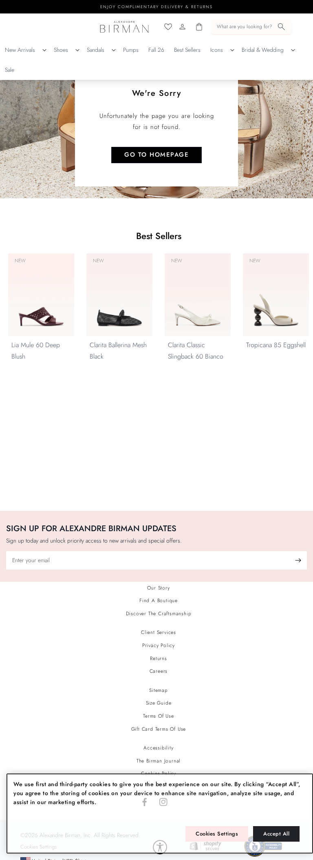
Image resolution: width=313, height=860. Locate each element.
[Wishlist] (168, 27)
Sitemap (158, 690)
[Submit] (298, 560)
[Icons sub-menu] (232, 50)
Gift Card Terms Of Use (158, 729)
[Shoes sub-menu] (77, 50)
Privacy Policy (158, 645)
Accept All (276, 834)
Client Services (158, 632)
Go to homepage (156, 154)
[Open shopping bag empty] (199, 26)
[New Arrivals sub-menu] (44, 50)
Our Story (158, 588)
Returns (158, 658)
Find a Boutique (158, 600)
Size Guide (159, 703)
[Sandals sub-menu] (113, 50)
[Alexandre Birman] (124, 27)
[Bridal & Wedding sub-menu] (293, 50)
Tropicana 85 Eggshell (276, 345)
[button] (252, 27)
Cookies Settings (217, 834)
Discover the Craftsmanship (159, 613)
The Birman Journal (159, 761)
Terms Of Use (158, 716)
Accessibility (158, 747)
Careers (159, 671)
